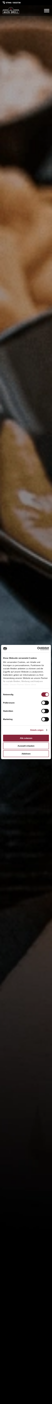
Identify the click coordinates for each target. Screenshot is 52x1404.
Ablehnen (26, 753)
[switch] (45, 703)
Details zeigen (36, 730)
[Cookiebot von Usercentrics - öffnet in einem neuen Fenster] (37, 648)
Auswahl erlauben (26, 746)
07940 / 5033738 (13, 2)
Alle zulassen (26, 738)
